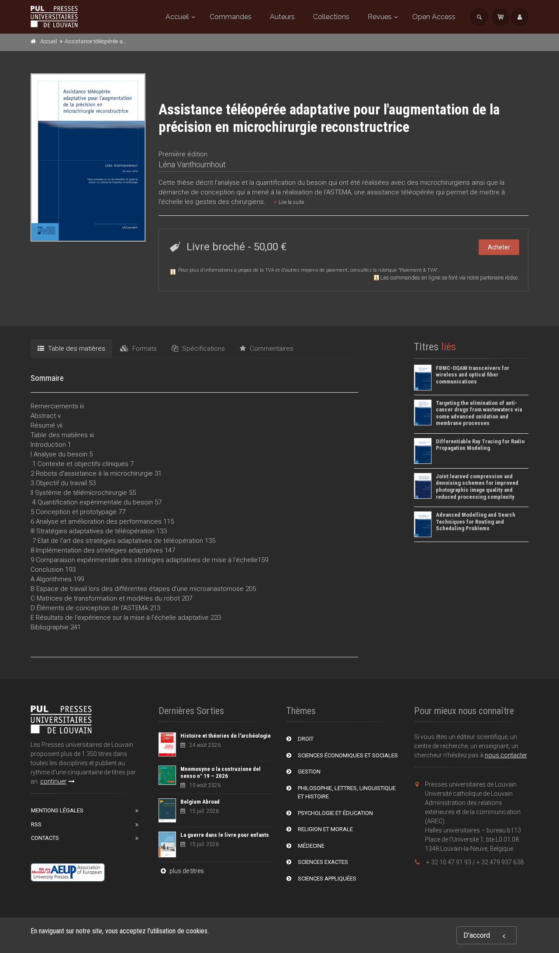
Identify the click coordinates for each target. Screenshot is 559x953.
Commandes (231, 17)
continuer (53, 781)
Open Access (433, 17)
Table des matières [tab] (75, 348)
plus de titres (186, 870)
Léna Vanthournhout (192, 164)
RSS (36, 824)
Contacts (45, 838)
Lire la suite (290, 202)
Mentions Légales (57, 810)
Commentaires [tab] (270, 348)
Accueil (177, 17)
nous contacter (506, 755)
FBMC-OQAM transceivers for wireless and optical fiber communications (472, 375)
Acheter (499, 247)
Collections (331, 17)
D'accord (476, 935)
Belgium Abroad (200, 801)
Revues (380, 17)
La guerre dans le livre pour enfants (224, 835)
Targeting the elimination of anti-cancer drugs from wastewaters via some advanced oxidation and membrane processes (479, 413)
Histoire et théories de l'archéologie (225, 735)
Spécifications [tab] (202, 348)
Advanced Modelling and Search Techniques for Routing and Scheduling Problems (475, 521)
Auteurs (282, 17)
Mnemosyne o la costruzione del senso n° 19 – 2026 (220, 772)
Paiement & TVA (418, 270)
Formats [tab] (144, 348)
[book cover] (88, 157)
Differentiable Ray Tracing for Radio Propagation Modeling (480, 445)
